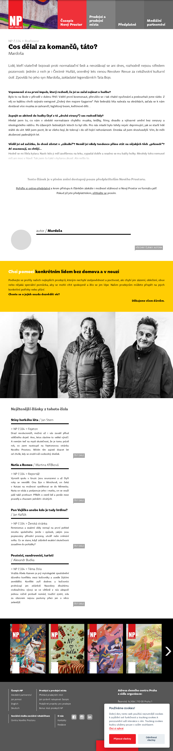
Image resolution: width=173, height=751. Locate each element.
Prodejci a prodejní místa (52, 691)
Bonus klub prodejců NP (51, 708)
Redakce (62, 725)
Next (168, 663)
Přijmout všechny (122, 739)
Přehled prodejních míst (51, 695)
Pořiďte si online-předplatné (33, 188)
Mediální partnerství (21, 695)
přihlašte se (100, 193)
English (14, 704)
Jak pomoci (16, 699)
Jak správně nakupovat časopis (54, 699)
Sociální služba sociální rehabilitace (30, 716)
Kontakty (62, 720)
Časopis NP (17, 691)
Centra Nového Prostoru (23, 720)
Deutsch (15, 708)
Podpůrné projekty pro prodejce (55, 704)
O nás (61, 716)
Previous (5, 663)
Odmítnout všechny (151, 738)
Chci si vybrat (116, 728)
